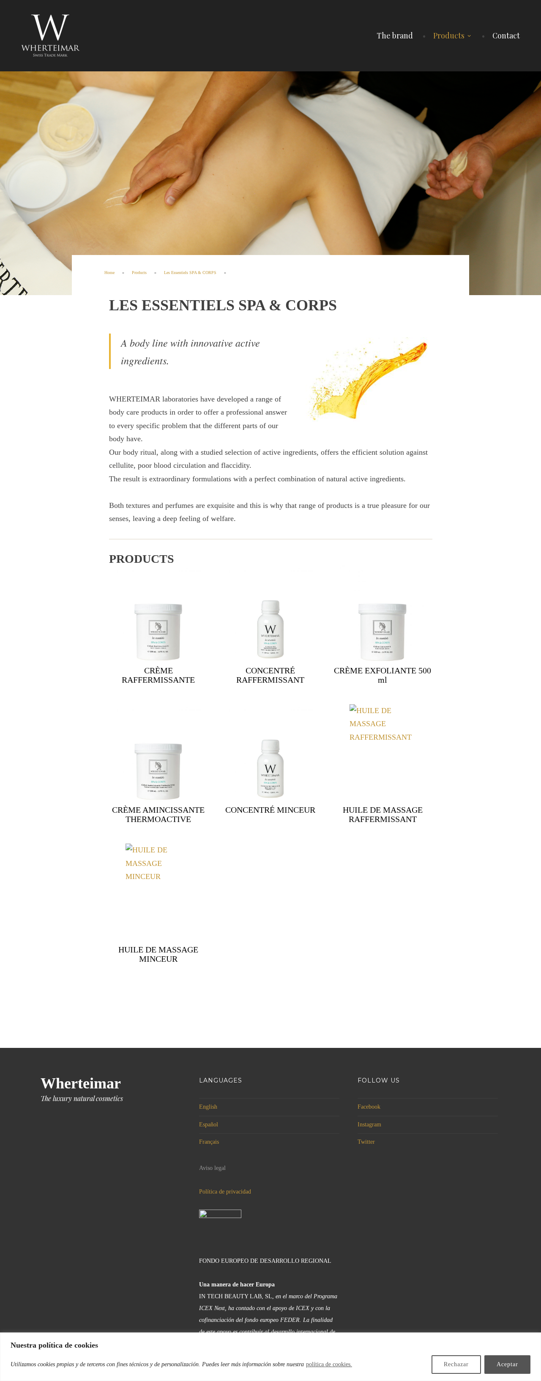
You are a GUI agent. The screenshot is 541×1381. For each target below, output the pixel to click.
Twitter (366, 1142)
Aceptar (507, 1364)
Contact (506, 35)
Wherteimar (81, 1083)
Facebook (369, 1107)
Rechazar (456, 1364)
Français (209, 1142)
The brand (395, 35)
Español (208, 1124)
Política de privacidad (225, 1191)
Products (448, 35)
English (208, 1107)
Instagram (369, 1124)
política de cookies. (329, 1364)
